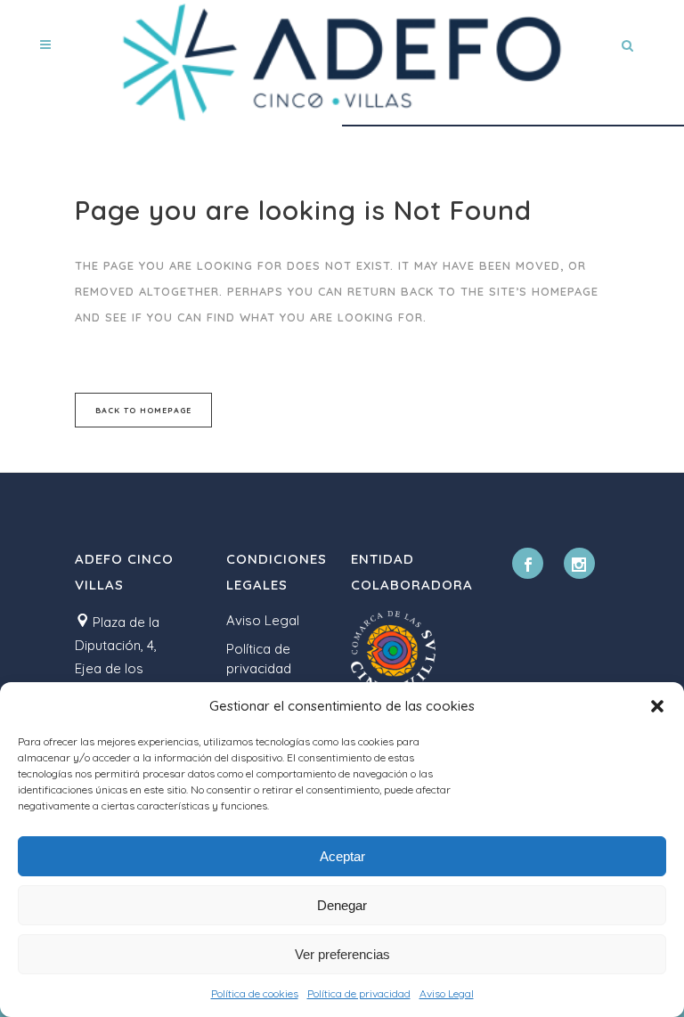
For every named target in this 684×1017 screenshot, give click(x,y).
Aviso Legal (446, 993)
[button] (657, 706)
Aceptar (342, 856)
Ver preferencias (342, 954)
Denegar (342, 905)
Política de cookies (254, 993)
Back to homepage (143, 410)
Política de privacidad (359, 993)
